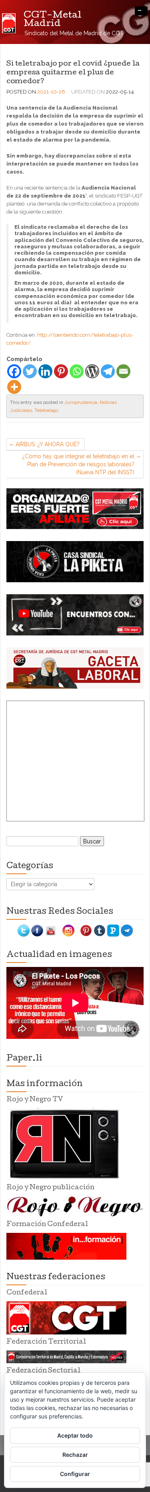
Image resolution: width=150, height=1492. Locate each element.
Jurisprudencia (80, 402)
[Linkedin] (45, 371)
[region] (75, 508)
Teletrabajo (46, 410)
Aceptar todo (75, 1435)
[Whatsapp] (77, 371)
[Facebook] (14, 371)
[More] (14, 387)
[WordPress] (92, 371)
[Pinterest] (61, 371)
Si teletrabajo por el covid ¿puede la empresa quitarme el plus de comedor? (73, 73)
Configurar (75, 1473)
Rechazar (75, 1454)
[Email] (123, 371)
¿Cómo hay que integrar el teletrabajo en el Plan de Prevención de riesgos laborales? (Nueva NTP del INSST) (78, 464)
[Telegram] (108, 371)
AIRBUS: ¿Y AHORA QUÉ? (48, 444)
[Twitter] (30, 371)
